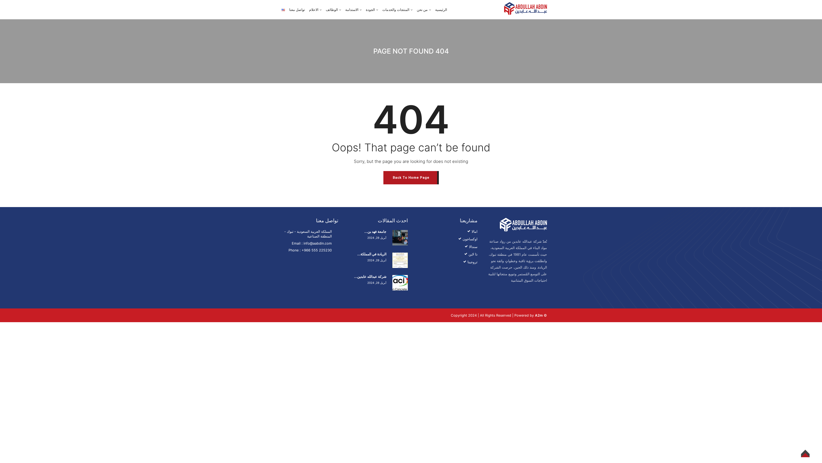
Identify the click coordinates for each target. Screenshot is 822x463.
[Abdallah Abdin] (525, 8)
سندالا (473, 247)
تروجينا (472, 262)
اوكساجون (470, 239)
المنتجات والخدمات (395, 10)
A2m (539, 315)
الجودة (370, 10)
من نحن (422, 10)
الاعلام (313, 10)
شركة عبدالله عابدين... (370, 276)
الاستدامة (351, 10)
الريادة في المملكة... (371, 254)
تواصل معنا (297, 10)
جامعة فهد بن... (375, 231)
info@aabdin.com (318, 243)
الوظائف (332, 10)
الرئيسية (441, 10)
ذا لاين (473, 254)
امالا (474, 231)
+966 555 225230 (317, 250)
